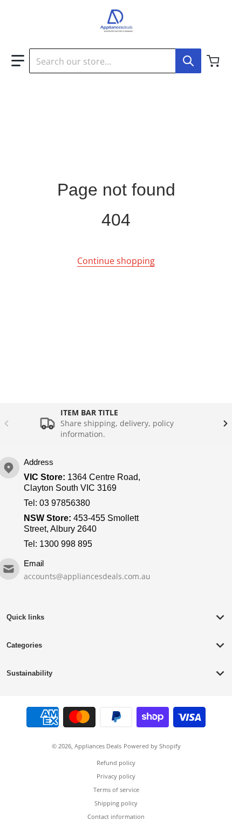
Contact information (116, 816)
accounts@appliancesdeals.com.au (87, 576)
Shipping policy (116, 803)
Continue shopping (116, 261)
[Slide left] (6, 423)
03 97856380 (64, 503)
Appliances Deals (97, 746)
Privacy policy (116, 776)
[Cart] (214, 61)
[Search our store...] (188, 60)
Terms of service (116, 790)
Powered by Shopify (152, 746)
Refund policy (116, 763)
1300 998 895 (65, 543)
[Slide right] (225, 423)
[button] (17, 61)
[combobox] (115, 60)
